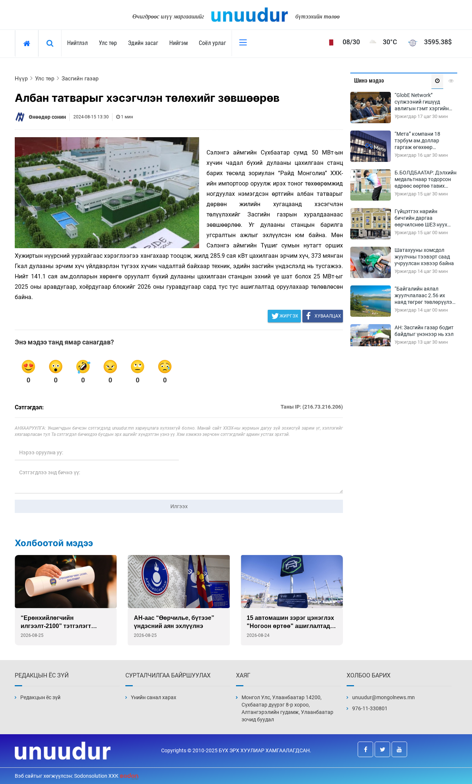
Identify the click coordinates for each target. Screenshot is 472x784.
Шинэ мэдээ (369, 80)
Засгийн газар (80, 78)
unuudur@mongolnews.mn (383, 697)
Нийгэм (178, 42)
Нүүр (21, 78)
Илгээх (179, 506)
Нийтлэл (77, 42)
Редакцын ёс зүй (40, 697)
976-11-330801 (370, 708)
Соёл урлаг (212, 42)
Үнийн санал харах (153, 697)
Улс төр (108, 42)
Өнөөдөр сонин (47, 117)
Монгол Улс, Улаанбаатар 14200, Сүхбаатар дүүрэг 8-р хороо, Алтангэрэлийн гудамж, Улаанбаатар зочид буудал (287, 708)
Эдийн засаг (143, 42)
